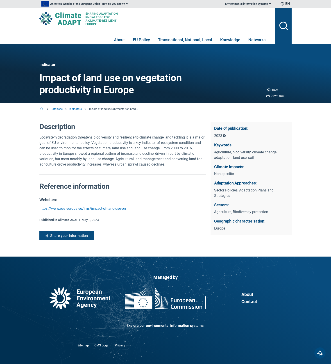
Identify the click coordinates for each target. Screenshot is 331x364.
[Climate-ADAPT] (155, 18)
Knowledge (230, 39)
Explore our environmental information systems (165, 325)
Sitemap (83, 345)
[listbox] (84, 4)
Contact (249, 301)
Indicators (75, 109)
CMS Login (101, 345)
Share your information (69, 236)
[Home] (41, 109)
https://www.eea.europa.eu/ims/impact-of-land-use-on (82, 208)
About (119, 39)
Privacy (120, 345)
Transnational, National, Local (185, 39)
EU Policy (141, 39)
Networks (256, 39)
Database (57, 109)
